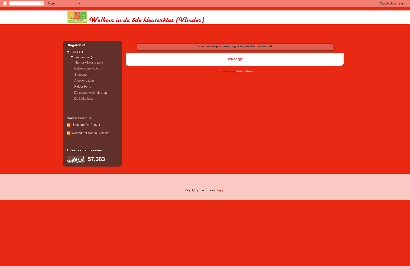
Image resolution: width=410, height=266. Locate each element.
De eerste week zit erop (90, 92)
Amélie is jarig (84, 80)
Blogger (220, 190)
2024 (75, 52)
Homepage (235, 59)
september (83, 57)
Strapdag (80, 74)
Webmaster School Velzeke (90, 133)
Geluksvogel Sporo (87, 68)
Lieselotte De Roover (85, 125)
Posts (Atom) (245, 71)
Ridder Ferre (82, 86)
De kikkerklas (83, 98)
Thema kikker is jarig (88, 62)
